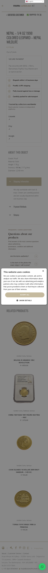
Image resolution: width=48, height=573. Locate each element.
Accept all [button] (24, 295)
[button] (42, 566)
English (30, 1)
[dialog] (24, 286)
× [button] (43, 271)
